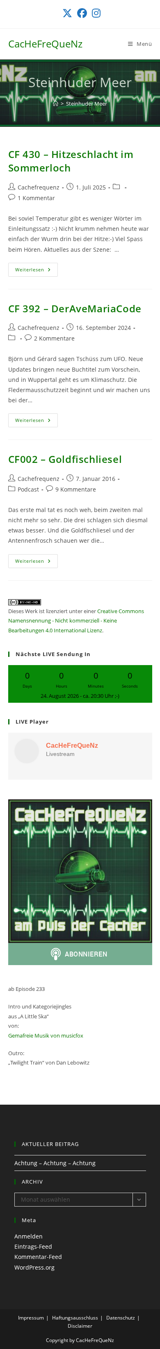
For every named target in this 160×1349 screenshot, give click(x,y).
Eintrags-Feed (33, 1246)
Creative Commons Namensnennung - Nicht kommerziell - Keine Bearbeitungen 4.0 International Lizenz (76, 620)
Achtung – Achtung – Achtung (55, 1163)
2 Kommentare (54, 338)
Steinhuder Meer (86, 103)
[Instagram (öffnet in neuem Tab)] (95, 13)
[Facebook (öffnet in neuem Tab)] (82, 13)
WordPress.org (34, 1267)
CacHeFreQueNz (45, 43)
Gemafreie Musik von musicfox (45, 1035)
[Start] (55, 103)
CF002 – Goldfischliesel (65, 459)
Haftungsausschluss (75, 1317)
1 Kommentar (36, 198)
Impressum (31, 1317)
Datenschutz (120, 1317)
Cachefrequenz (38, 187)
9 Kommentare (75, 489)
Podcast (28, 489)
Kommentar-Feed (38, 1257)
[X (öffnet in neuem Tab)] (67, 13)
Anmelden (28, 1236)
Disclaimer (80, 1325)
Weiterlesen (36, 271)
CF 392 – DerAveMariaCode (75, 308)
